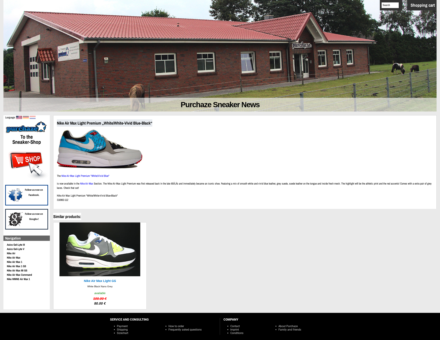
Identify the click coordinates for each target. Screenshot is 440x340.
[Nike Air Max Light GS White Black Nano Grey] (99, 265)
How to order (176, 326)
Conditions (236, 333)
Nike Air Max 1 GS (16, 266)
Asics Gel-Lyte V (15, 249)
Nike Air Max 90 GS (17, 270)
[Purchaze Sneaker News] (26, 133)
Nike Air (11, 253)
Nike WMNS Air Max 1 (18, 279)
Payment (122, 326)
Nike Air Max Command (19, 275)
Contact (235, 326)
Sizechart (122, 333)
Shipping (122, 329)
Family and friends (289, 329)
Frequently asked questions (185, 329)
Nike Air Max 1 (14, 262)
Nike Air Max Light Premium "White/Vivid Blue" (85, 176)
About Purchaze (288, 326)
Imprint (234, 329)
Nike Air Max (13, 257)
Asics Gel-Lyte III (16, 245)
